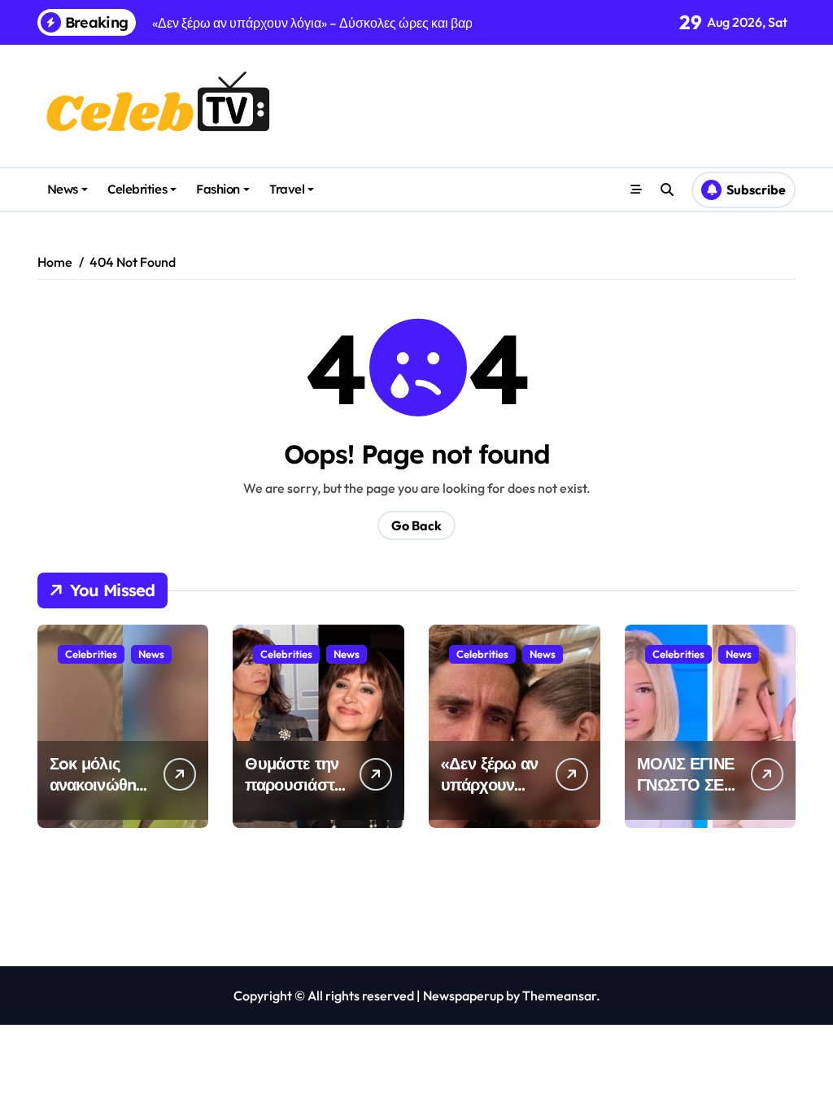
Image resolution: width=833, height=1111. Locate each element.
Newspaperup (463, 995)
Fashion (218, 189)
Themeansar (559, 995)
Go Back (416, 525)
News (62, 189)
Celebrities (137, 189)
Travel (286, 189)
